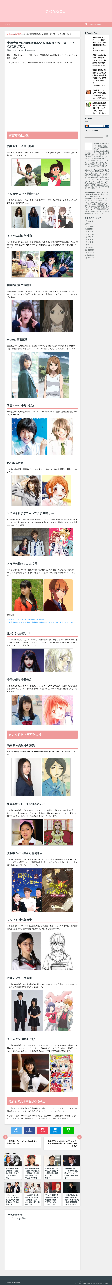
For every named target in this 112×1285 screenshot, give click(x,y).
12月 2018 (88, 250)
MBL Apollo (87, 1283)
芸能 (19, 34)
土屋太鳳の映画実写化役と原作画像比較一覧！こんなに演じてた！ (41, 44)
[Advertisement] (42, 81)
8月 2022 (88, 221)
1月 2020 (88, 224)
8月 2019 (88, 234)
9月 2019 (88, 231)
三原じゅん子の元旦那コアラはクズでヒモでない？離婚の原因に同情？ (97, 171)
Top (7, 24)
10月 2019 (88, 229)
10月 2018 (88, 255)
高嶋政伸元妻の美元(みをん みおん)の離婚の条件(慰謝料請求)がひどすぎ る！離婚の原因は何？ (97, 194)
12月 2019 (88, 226)
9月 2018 (88, 258)
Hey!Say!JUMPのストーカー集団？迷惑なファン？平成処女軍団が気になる (101, 146)
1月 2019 (88, 247)
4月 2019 (88, 239)
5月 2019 (88, 237)
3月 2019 (88, 242)
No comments (30, 50)
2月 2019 (88, 245)
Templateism (105, 1283)
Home (11, 34)
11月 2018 (88, 252)
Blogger (17, 1282)
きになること (56, 11)
